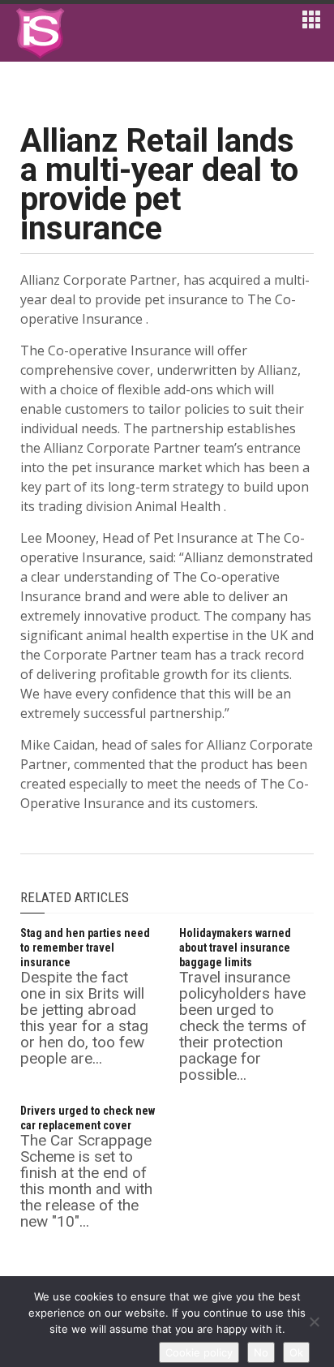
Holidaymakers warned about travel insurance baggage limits (235, 947)
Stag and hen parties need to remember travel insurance (85, 947)
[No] (314, 1321)
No (261, 1352)
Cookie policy (199, 1352)
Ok (296, 1352)
